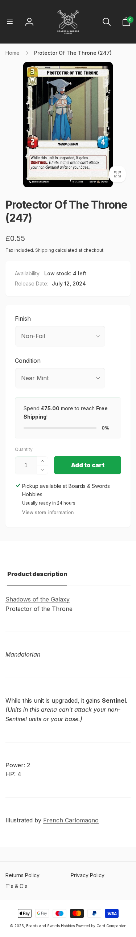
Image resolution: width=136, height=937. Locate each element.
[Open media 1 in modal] (68, 124)
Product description (37, 574)
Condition (28, 360)
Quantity (24, 449)
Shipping (44, 250)
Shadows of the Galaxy (37, 599)
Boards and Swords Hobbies (50, 926)
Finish (23, 318)
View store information (48, 512)
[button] (10, 22)
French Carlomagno (71, 820)
